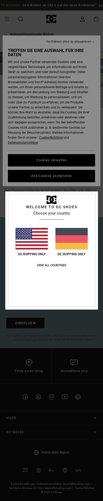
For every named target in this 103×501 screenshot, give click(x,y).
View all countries (51, 265)
